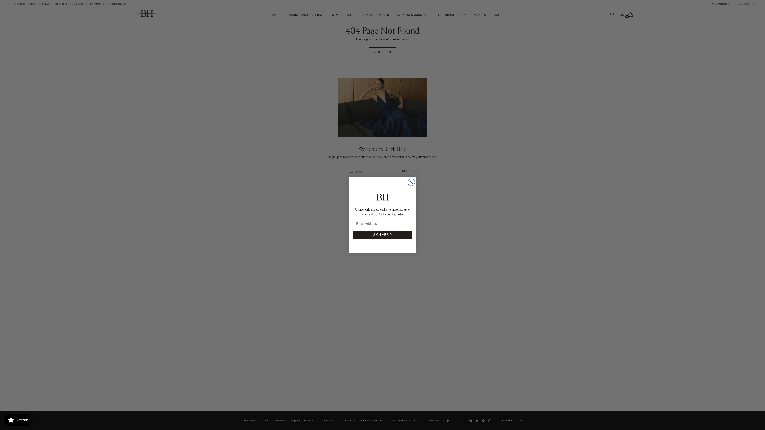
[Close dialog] (411, 182)
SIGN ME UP (382, 234)
